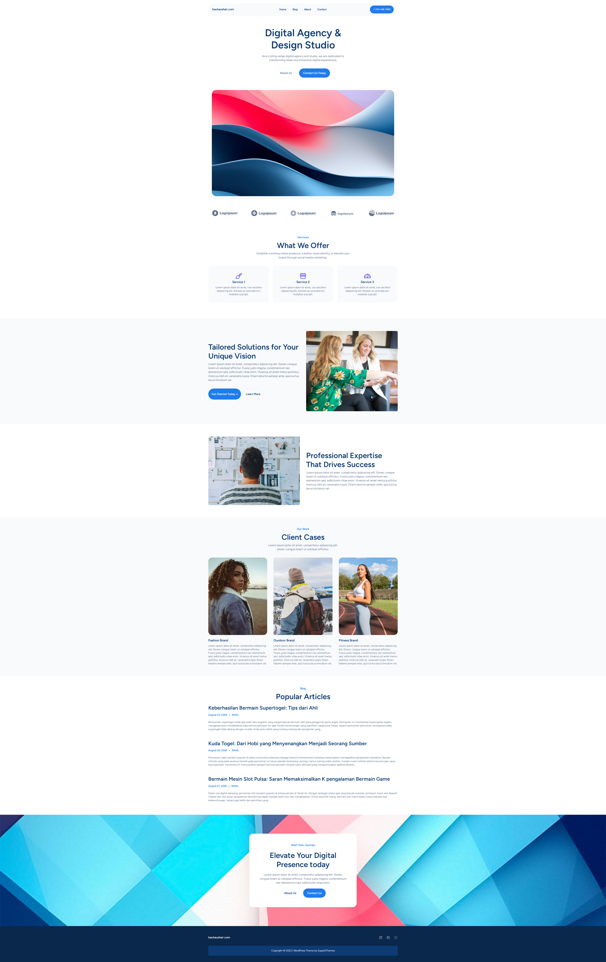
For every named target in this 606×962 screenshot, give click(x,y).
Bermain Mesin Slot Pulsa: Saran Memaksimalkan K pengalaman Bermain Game (299, 779)
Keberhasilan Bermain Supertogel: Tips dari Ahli (263, 708)
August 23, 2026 (217, 714)
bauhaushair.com (223, 9)
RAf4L (235, 714)
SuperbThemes (326, 950)
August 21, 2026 (217, 785)
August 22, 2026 (217, 750)
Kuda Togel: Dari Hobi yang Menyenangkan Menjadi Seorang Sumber (287, 743)
